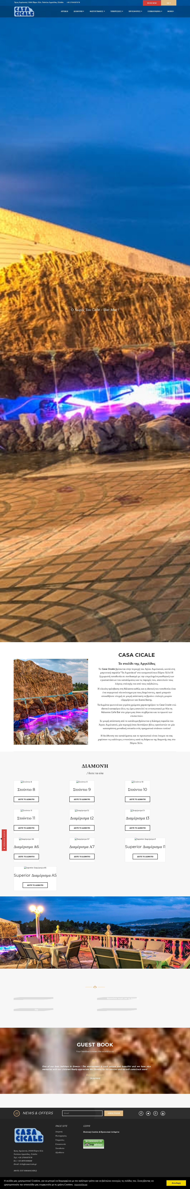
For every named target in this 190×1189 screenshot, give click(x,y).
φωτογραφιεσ (97, 11)
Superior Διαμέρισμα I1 (145, 846)
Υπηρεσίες (59, 1140)
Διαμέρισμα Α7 (82, 846)
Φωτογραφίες (61, 1136)
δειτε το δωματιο (26, 799)
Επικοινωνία (60, 1144)
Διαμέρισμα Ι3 (137, 818)
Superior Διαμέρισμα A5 (35, 875)
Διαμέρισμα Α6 (26, 846)
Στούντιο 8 (26, 789)
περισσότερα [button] (80, 1184)
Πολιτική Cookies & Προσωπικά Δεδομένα (101, 1132)
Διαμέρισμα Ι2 (82, 818)
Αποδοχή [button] (176, 1183)
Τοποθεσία (59, 1148)
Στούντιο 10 (137, 789)
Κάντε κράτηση (4, 839)
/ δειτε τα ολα (95, 773)
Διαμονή (58, 1131)
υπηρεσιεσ (116, 11)
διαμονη (78, 11)
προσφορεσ (135, 11)
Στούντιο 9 (82, 789)
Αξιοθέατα (59, 1152)
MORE (170, 11)
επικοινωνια (154, 11)
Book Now (152, 3)
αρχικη (64, 11)
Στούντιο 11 (26, 818)
